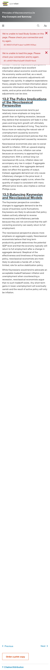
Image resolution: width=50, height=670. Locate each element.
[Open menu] (3, 25)
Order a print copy (15, 656)
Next (43, 646)
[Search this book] (38, 25)
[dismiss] (46, 33)
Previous (9, 646)
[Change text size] (45, 26)
